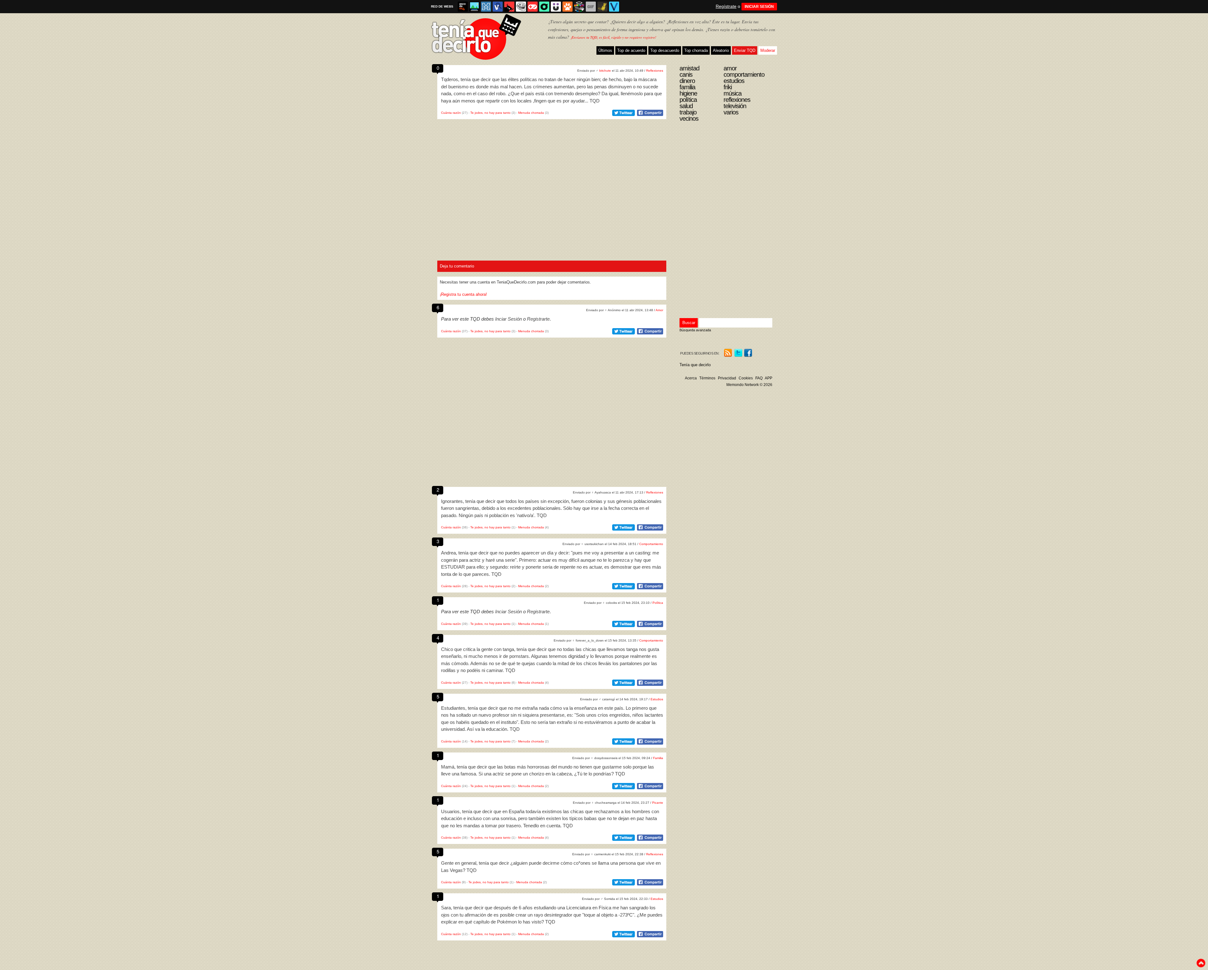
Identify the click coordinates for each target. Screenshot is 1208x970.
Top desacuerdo (664, 50)
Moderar (767, 50)
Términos (707, 378)
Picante (657, 802)
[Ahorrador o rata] (602, 7)
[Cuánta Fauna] (567, 7)
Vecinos (689, 118)
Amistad (689, 68)
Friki (728, 87)
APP (768, 378)
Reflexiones (654, 70)
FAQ (759, 378)
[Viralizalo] (614, 7)
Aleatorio (721, 50)
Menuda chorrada (531, 112)
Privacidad (727, 378)
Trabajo (688, 112)
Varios (731, 112)
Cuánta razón (451, 112)
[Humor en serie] (556, 7)
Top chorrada (696, 50)
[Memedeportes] (486, 7)
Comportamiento (651, 544)
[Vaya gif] (591, 7)
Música (732, 93)
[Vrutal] (533, 7)
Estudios (657, 699)
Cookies (746, 378)
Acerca (691, 378)
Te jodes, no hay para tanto (490, 112)
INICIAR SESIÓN (759, 6)
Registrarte (538, 319)
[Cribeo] (544, 7)
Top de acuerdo (631, 50)
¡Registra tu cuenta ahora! (463, 294)
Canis (686, 74)
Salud (686, 105)
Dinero (687, 80)
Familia (658, 758)
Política (657, 602)
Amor (659, 310)
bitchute (605, 70)
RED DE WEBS (442, 6)
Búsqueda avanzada (695, 330)
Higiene (688, 93)
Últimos (605, 50)
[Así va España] (509, 7)
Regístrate (726, 6)
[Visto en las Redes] (498, 7)
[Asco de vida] (463, 7)
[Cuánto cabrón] (521, 7)
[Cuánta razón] (474, 7)
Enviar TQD (744, 50)
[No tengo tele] (579, 7)
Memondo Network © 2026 (749, 385)
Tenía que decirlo (695, 364)
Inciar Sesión (508, 319)
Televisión (735, 105)
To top (1200, 963)
